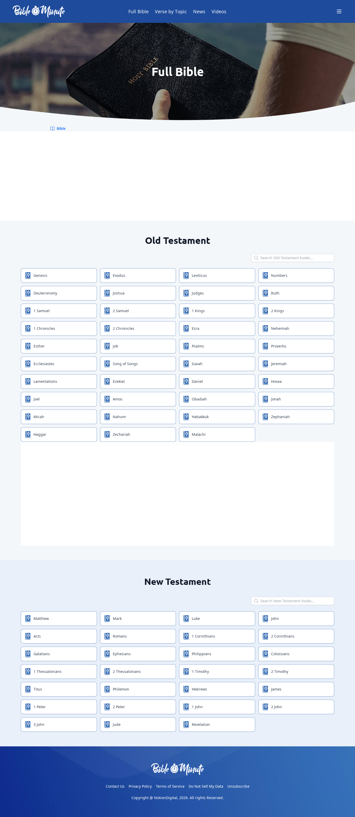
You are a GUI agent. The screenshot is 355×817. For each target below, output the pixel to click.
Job (115, 346)
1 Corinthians (203, 636)
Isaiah (197, 363)
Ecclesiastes (44, 363)
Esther (39, 346)
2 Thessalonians (127, 671)
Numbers (279, 275)
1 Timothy (200, 671)
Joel (37, 399)
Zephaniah (280, 416)
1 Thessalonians (48, 671)
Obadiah (199, 399)
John (275, 618)
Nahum (119, 416)
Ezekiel (119, 381)
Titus (38, 689)
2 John (276, 706)
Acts (37, 636)
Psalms (198, 346)
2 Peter (119, 706)
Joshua (118, 293)
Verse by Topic (171, 11)
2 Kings (277, 310)
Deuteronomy (45, 293)
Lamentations (45, 381)
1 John (197, 706)
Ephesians (122, 653)
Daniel (197, 381)
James (276, 689)
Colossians (280, 653)
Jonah (276, 399)
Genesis (40, 275)
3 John (39, 724)
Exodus (119, 275)
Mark (117, 618)
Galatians (42, 653)
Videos (219, 11)
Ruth (275, 293)
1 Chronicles (44, 328)
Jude (117, 724)
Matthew (41, 618)
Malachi (199, 434)
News (199, 11)
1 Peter (40, 706)
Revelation (201, 724)
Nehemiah (280, 328)
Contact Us (115, 786)
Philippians (201, 653)
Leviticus (199, 275)
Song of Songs (125, 363)
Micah (39, 416)
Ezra (195, 328)
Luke (196, 618)
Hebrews (199, 689)
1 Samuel (42, 310)
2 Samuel (121, 310)
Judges (198, 293)
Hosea (276, 381)
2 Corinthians (282, 636)
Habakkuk (200, 416)
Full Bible (138, 11)
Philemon (121, 689)
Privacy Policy (140, 786)
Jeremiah (279, 363)
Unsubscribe (238, 786)
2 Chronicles (123, 328)
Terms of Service (170, 786)
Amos (117, 399)
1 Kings (198, 310)
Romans (120, 636)
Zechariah (121, 434)
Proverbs (278, 346)
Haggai (40, 434)
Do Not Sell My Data (206, 786)
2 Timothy (279, 671)
